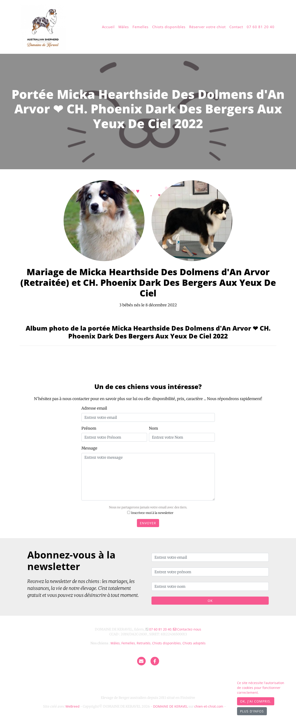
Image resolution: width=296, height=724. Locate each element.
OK (210, 600)
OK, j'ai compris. (255, 701)
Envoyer (148, 523)
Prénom (88, 428)
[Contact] (141, 661)
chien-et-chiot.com (209, 706)
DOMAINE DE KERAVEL (170, 706)
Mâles (123, 26)
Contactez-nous (188, 629)
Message (89, 448)
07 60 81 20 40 (260, 26)
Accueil (108, 26)
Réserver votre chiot (207, 26)
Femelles (140, 26)
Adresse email (94, 408)
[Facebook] (154, 661)
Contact (236, 26)
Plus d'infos (252, 711)
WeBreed (72, 706)
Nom (153, 428)
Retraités (144, 643)
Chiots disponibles (168, 26)
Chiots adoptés (194, 643)
